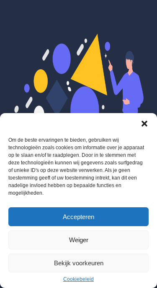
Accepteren (78, 216)
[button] (144, 123)
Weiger (78, 239)
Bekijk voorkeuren (78, 263)
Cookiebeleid (78, 279)
